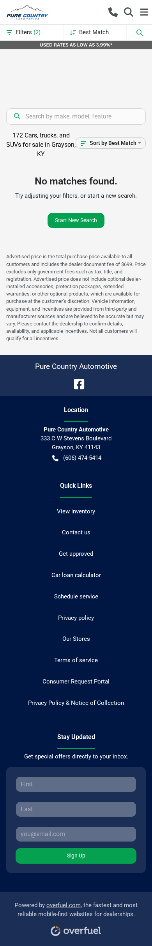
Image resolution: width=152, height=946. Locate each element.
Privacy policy (76, 617)
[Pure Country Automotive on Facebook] (76, 383)
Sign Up (76, 855)
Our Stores (76, 638)
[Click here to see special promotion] (76, 44)
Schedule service (76, 596)
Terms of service (76, 660)
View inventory (76, 511)
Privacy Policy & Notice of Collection (76, 702)
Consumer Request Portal (76, 681)
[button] (113, 12)
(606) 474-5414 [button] (82, 457)
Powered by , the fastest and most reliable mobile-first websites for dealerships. (76, 910)
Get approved (76, 553)
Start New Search (76, 220)
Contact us (76, 532)
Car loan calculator (76, 575)
